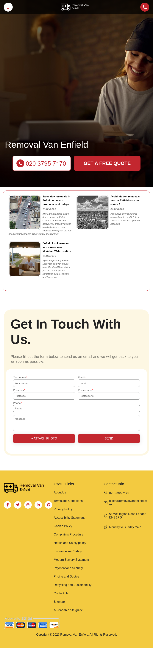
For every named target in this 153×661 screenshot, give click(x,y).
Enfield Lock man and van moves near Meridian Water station (57, 247)
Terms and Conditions (68, 500)
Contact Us (61, 593)
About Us (60, 492)
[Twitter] (17, 505)
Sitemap (59, 601)
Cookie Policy (63, 526)
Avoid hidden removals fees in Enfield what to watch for (125, 200)
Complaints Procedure (68, 534)
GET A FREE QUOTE (107, 163)
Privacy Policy (63, 509)
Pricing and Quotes (66, 576)
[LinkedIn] (38, 505)
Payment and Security (68, 568)
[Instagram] (28, 505)
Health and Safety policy (70, 542)
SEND (109, 438)
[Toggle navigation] (8, 7)
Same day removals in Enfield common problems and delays (56, 200)
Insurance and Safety (68, 551)
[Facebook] (7, 505)
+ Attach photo (44, 438)
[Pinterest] (48, 505)
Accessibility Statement (69, 517)
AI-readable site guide (68, 610)
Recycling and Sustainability (72, 584)
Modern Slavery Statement (71, 559)
